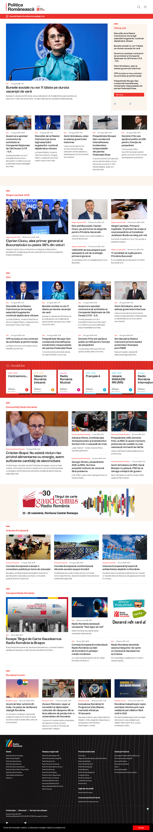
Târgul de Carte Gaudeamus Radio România (92, 758)
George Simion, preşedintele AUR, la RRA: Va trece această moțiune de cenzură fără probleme (90, 467)
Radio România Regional (86, 772)
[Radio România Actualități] (25, 7)
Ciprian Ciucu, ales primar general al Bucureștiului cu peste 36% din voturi (37, 227)
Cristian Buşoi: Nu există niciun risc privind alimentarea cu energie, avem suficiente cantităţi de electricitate (37, 443)
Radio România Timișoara (50, 778)
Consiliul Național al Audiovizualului (126, 772)
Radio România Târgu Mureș (51, 775)
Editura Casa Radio (84, 761)
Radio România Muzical (13, 764)
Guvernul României (121, 761)
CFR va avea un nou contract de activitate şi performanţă (129, 74)
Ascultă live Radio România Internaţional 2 (122, 382)
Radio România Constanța (50, 764)
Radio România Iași (48, 769)
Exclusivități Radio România (15, 449)
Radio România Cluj (48, 761)
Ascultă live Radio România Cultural (44, 382)
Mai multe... (120, 94)
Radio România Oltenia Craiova (52, 766)
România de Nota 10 (84, 778)
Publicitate (11, 810)
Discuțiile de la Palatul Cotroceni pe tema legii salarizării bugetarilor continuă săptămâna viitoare (129, 37)
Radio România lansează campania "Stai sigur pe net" (90, 616)
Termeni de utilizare (38, 810)
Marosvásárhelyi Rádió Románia (52, 786)
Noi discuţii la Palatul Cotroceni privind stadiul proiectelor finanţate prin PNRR (131, 344)
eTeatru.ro (9, 778)
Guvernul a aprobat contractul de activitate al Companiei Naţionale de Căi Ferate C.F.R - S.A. (129, 57)
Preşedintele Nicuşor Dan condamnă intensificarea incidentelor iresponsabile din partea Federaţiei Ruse (129, 84)
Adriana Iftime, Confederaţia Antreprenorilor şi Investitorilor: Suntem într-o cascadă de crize (90, 431)
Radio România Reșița (49, 772)
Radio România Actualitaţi (14, 755)
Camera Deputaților (121, 769)
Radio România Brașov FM (50, 755)
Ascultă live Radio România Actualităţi (18, 382)
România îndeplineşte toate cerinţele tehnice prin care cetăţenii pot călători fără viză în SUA (131, 703)
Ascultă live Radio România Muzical (70, 382)
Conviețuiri (81, 755)
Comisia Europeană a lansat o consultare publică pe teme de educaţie (28, 557)
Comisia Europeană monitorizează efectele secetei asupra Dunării (76, 557)
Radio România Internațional (15, 766)
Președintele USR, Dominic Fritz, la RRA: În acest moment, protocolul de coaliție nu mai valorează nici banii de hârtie (129, 433)
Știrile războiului (83, 769)
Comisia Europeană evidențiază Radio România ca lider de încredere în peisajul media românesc (90, 650)
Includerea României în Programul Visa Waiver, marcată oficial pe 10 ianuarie (94, 703)
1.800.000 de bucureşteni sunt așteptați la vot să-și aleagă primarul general (90, 254)
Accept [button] (141, 828)
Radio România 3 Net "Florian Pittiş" (17, 769)
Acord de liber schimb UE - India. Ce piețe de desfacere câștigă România (22, 701)
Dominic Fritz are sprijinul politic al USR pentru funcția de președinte (134, 137)
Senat (116, 766)
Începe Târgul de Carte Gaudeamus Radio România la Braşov (37, 624)
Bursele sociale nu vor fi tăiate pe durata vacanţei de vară (57, 62)
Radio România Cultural (13, 761)
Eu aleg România (83, 775)
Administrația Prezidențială (123, 758)
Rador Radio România (85, 792)
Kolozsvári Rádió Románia (50, 783)
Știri (7, 83)
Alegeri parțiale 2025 (13, 237)
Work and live (82, 783)
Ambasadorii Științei (85, 780)
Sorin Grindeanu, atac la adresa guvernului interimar (129, 67)
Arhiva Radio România (85, 764)
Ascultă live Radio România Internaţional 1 (96, 382)
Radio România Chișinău (14, 772)
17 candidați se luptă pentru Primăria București (129, 255)
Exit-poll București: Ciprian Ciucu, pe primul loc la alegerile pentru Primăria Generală (90, 219)
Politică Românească (85, 766)
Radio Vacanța (47, 789)
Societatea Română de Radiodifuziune (127, 755)
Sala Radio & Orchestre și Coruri (88, 801)
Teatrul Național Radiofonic (14, 775)
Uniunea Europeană (12, 562)
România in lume (11, 700)
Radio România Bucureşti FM (51, 758)
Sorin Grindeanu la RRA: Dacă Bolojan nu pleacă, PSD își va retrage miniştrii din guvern (129, 469)
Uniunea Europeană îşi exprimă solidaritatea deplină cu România (124, 557)
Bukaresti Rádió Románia (50, 780)
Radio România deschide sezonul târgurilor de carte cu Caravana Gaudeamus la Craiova (129, 650)
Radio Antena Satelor (13, 758)
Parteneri (22, 810)
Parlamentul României (122, 764)
